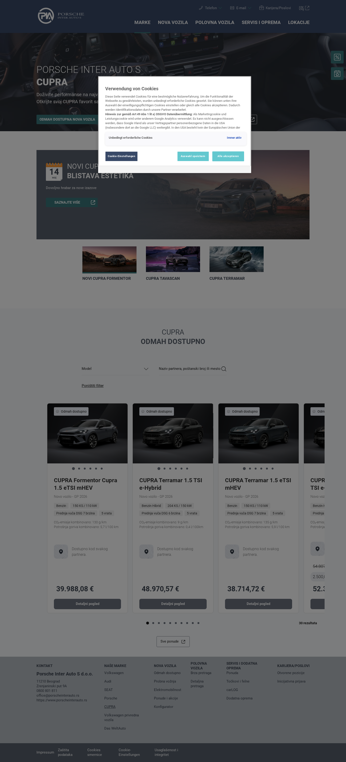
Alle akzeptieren (228, 156)
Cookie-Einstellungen (121, 156)
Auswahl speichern (193, 156)
